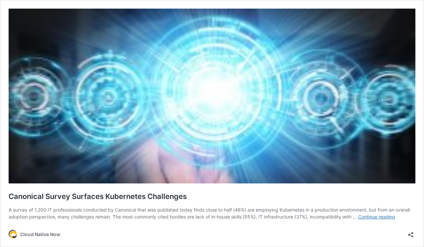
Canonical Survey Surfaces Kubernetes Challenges (98, 196)
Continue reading (376, 217)
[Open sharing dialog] (410, 232)
